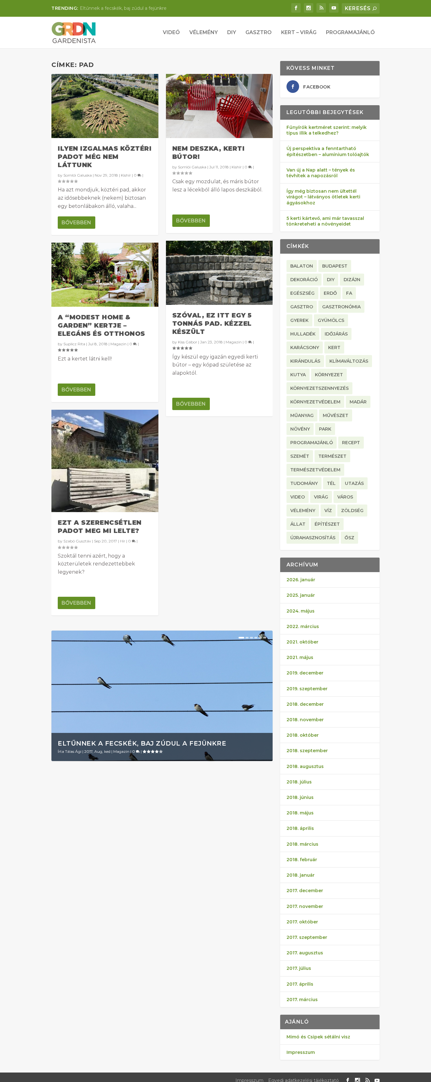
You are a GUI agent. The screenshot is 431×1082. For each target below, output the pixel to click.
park (325, 429)
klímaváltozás (348, 361)
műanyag (302, 415)
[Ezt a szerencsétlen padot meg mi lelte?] (104, 461)
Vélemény (203, 32)
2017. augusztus (304, 953)
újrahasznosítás (312, 538)
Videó (171, 32)
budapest (334, 266)
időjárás (336, 334)
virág (321, 497)
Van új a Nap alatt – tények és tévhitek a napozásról (320, 172)
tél (331, 483)
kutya (298, 375)
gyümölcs (331, 320)
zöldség (352, 510)
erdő (330, 293)
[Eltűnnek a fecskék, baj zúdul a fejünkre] (162, 696)
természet (332, 456)
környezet (329, 375)
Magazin (118, 344)
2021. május (299, 657)
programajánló (311, 442)
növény (300, 429)
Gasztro (258, 32)
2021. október (302, 642)
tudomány (304, 483)
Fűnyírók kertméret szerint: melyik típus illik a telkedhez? (326, 130)
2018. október (302, 735)
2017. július (298, 968)
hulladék (303, 334)
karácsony (304, 347)
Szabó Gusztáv (77, 541)
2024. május (300, 611)
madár (358, 402)
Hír (122, 541)
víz (328, 510)
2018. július (299, 782)
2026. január (300, 580)
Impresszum (300, 1052)
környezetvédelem (315, 402)
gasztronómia (341, 307)
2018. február (301, 859)
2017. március (302, 999)
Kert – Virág (298, 32)
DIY (231, 32)
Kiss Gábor (187, 342)
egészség (302, 293)
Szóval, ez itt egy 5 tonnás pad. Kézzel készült (212, 323)
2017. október (302, 922)
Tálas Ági (73, 751)
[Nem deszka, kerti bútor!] (219, 106)
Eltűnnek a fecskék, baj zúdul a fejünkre (123, 8)
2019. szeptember (307, 689)
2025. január (300, 595)
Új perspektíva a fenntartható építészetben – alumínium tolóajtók (327, 151)
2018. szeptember (307, 750)
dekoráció (304, 279)
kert (334, 347)
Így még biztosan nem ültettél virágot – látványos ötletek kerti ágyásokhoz (323, 196)
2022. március (302, 626)
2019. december (304, 673)
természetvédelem (315, 470)
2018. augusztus (305, 766)
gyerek (299, 320)
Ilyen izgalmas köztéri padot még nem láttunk (104, 157)
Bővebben (76, 223)
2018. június (300, 797)
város (345, 497)
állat (297, 524)
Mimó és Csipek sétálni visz (318, 1037)
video (297, 497)
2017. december (304, 890)
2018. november (305, 719)
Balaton (301, 266)
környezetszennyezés (319, 388)
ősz (349, 538)
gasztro (301, 307)
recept (351, 442)
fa (349, 293)
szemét (299, 456)
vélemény (302, 510)
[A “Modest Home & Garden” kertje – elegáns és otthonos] (104, 275)
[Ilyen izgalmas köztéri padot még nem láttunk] (104, 106)
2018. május (300, 813)
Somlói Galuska (77, 175)
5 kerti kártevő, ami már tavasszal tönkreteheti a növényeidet (325, 221)
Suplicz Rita (74, 344)
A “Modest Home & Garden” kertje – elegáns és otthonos (101, 325)
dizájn (352, 279)
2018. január (300, 875)
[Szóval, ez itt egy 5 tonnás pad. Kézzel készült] (219, 273)
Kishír (126, 175)
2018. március (302, 844)
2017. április (299, 984)
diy (330, 279)
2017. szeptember (306, 937)
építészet (327, 524)
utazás (354, 483)
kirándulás (305, 361)
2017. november (304, 906)
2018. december (305, 704)
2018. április (300, 828)
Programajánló (350, 32)
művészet (335, 415)
